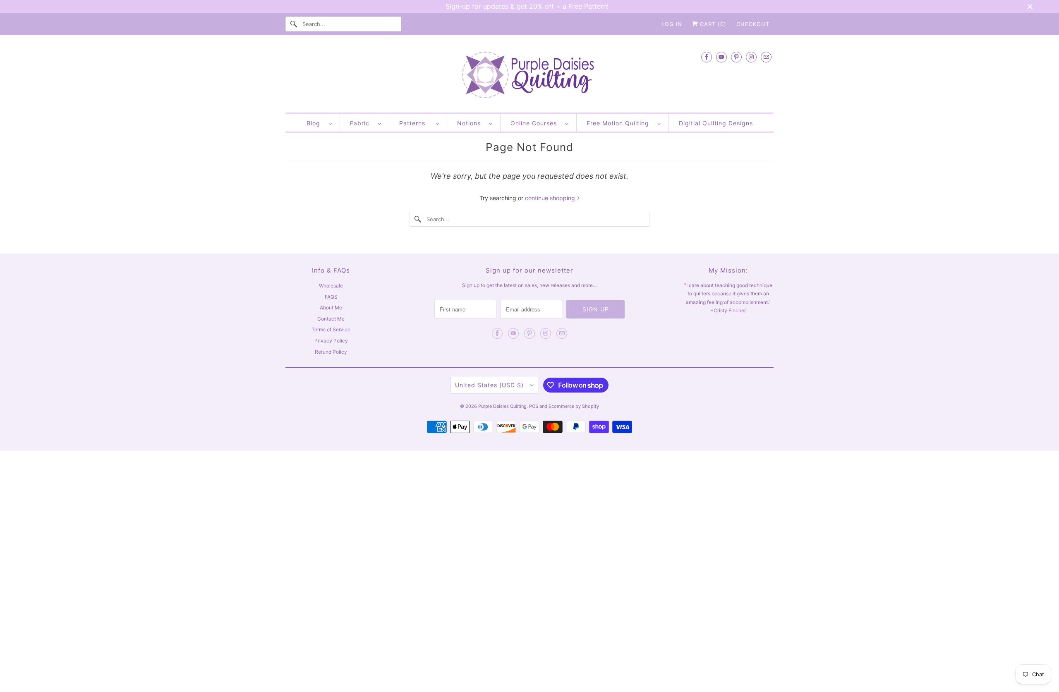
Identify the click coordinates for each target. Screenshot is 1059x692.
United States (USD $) (490, 384)
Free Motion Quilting (620, 123)
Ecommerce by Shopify (574, 406)
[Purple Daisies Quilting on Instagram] (751, 57)
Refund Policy (331, 352)
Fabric (362, 123)
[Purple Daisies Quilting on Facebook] (706, 57)
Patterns (415, 123)
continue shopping (551, 197)
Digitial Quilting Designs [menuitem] (716, 123)
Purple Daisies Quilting (502, 406)
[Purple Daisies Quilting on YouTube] (721, 57)
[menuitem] (319, 123)
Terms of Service (330, 329)
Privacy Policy (331, 341)
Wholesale (331, 286)
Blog (315, 123)
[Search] (293, 24)
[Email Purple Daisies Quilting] (766, 57)
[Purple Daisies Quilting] (529, 76)
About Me (331, 307)
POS (533, 406)
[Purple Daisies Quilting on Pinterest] (736, 57)
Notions (471, 123)
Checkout (752, 24)
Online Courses (535, 123)
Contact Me (331, 319)
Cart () (712, 24)
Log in (671, 24)
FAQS (331, 297)
